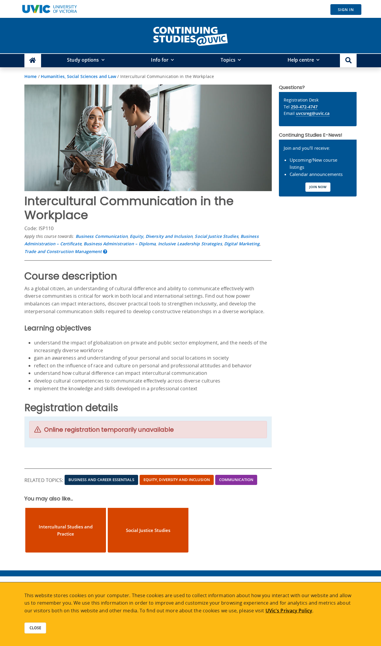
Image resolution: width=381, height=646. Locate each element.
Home (30, 76)
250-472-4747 (304, 107)
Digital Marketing (242, 243)
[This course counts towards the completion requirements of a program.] (105, 251)
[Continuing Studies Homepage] (32, 60)
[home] (190, 35)
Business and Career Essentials (101, 479)
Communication (236, 479)
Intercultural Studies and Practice (66, 530)
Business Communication (102, 236)
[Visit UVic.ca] (49, 9)
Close (35, 628)
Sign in (346, 9)
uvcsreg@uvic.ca (313, 113)
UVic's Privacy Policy (289, 610)
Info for (159, 60)
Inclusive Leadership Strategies (190, 243)
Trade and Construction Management (63, 251)
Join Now (318, 187)
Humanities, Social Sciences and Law (78, 76)
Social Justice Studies (216, 236)
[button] (348, 60)
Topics (228, 60)
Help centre (301, 60)
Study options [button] (83, 60)
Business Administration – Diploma (120, 243)
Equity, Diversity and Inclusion (161, 236)
